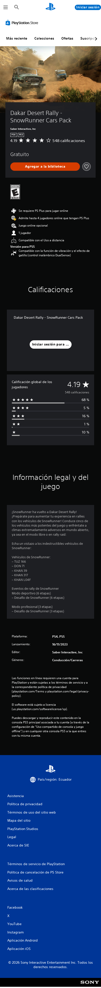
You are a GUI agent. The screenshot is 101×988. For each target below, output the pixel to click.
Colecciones (44, 38)
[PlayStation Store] (23, 23)
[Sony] (90, 986)
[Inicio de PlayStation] (50, 7)
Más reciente (16, 38)
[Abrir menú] (5, 7)
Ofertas (67, 38)
